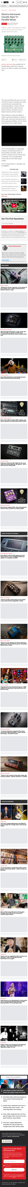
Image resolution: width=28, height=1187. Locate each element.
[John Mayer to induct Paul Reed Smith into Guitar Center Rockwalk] (14, 1087)
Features (4, 24)
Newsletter (23, 59)
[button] (2, 2)
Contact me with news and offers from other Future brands (14, 1165)
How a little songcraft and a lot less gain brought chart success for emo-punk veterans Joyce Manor (14, 1116)
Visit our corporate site (13, 1136)
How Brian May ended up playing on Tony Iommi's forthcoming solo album (14, 1099)
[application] (14, 135)
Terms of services (19, 231)
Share (5, 59)
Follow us (16, 59)
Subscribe (19, 2)
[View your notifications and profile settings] (13, 2)
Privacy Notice (21, 232)
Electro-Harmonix (6, 64)
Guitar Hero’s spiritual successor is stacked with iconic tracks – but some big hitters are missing (14, 1107)
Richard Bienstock (13, 23)
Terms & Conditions (12, 1176)
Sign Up (14, 1170)
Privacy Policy (19, 1175)
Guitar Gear (4, 10)
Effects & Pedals (12, 10)
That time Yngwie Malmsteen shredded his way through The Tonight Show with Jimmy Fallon (13, 1124)
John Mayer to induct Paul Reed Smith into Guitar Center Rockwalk (14, 1091)
